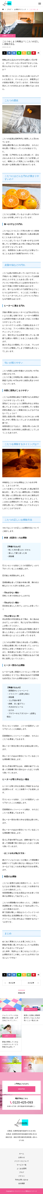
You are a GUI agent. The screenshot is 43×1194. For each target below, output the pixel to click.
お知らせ (21, 1157)
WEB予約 (21, 1089)
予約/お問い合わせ (21, 1180)
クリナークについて (21, 1161)
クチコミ (21, 1176)
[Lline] (19, 53)
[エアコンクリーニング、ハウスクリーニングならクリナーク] (7, 3)
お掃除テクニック (7, 36)
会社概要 (21, 1183)
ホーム (21, 1154)
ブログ (21, 1172)
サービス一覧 (21, 1165)
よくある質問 (21, 1168)
